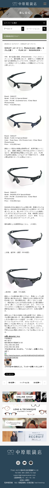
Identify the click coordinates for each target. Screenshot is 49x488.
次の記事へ (37, 382)
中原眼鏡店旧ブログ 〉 (12, 36)
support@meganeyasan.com (24, 475)
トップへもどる (24, 382)
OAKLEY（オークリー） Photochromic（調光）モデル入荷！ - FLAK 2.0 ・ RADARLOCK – (24, 49)
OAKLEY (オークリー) (28, 44)
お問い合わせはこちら (12, 336)
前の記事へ (12, 382)
